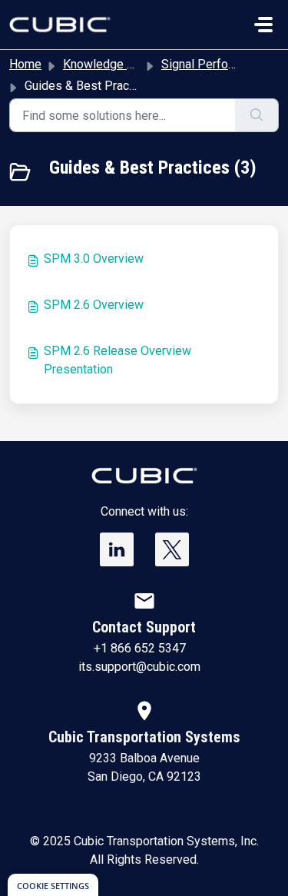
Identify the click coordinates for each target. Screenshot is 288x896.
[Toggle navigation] (263, 24)
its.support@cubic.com (139, 666)
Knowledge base (108, 64)
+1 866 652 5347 (140, 648)
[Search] (257, 115)
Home (25, 64)
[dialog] (53, 885)
